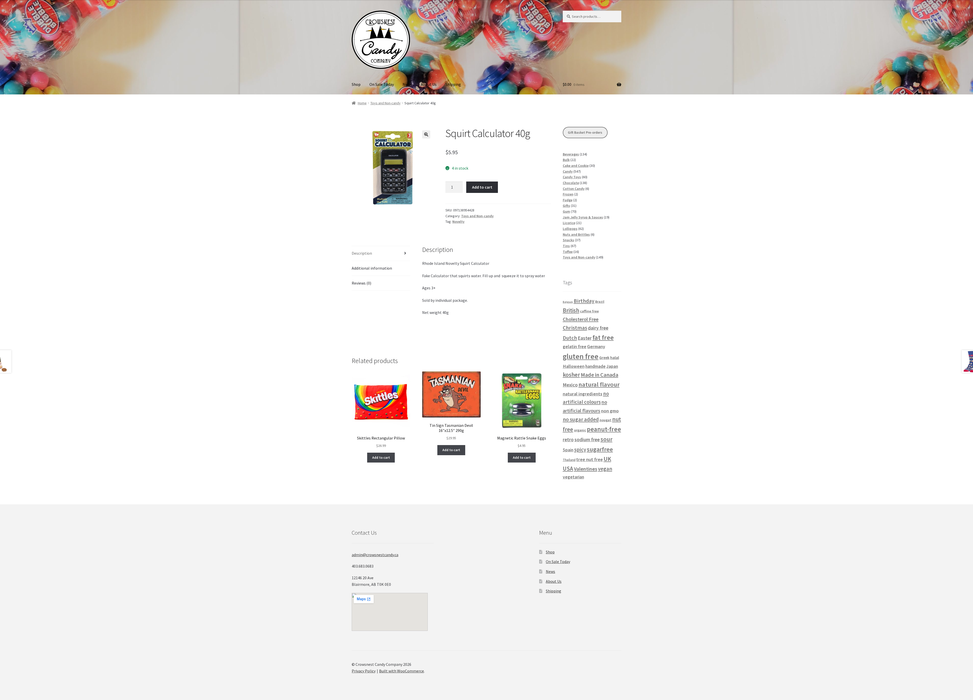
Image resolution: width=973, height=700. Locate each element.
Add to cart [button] (381, 457)
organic (580, 430)
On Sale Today (381, 84)
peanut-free (604, 429)
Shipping (453, 84)
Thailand (569, 460)
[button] (426, 134)
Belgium (568, 302)
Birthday (584, 300)
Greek (604, 357)
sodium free (587, 439)
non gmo (610, 411)
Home (362, 103)
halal (614, 357)
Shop (356, 84)
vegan (605, 468)
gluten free (580, 356)
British (571, 310)
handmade (595, 366)
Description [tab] (362, 253)
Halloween (574, 366)
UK (607, 459)
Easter (585, 338)
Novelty (458, 221)
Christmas (575, 327)
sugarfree (600, 449)
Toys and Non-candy (385, 103)
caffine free (589, 311)
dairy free (598, 328)
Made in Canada (599, 374)
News (407, 84)
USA (568, 468)
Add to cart (482, 187)
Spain (568, 450)
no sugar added (581, 419)
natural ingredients (582, 394)
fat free (603, 337)
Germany (596, 346)
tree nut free (589, 459)
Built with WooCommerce (401, 670)
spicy (580, 449)
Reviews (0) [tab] (361, 283)
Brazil (599, 301)
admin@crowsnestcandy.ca (375, 554)
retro (568, 439)
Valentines (585, 469)
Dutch (570, 337)
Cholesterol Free (580, 319)
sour (606, 439)
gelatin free (574, 346)
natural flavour (599, 384)
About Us (429, 84)
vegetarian (573, 477)
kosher (571, 374)
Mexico (570, 385)
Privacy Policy (364, 670)
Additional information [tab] (372, 268)
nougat (605, 420)
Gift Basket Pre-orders (585, 132)
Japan (612, 366)
